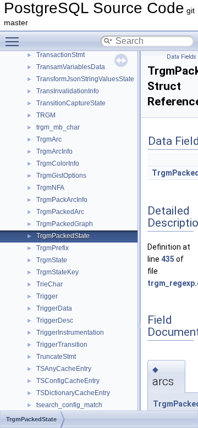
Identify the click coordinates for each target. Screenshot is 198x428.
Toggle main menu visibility (14, 41)
